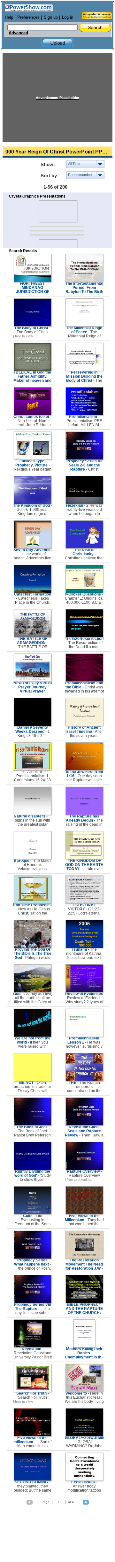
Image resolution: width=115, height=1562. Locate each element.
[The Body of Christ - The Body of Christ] (32, 325)
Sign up (51, 17)
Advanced (18, 33)
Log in (67, 17)
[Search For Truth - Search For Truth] (32, 1391)
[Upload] (58, 43)
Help (9, 17)
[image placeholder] (57, 211)
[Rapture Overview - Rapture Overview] (84, 1169)
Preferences (28, 17)
